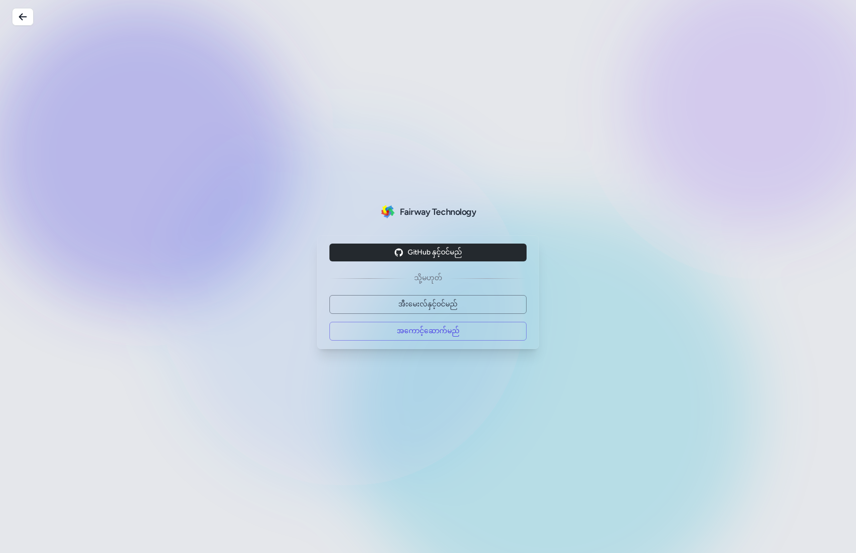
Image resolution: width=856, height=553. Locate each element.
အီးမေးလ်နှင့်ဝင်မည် (428, 304)
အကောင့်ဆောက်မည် (428, 331)
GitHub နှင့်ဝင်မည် (435, 252)
